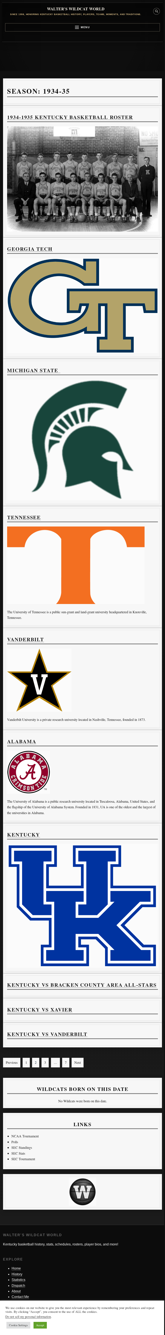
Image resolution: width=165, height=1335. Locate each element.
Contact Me (20, 1297)
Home (16, 1268)
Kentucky (23, 834)
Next (77, 1062)
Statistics (18, 1280)
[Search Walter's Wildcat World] (156, 11)
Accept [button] (40, 1325)
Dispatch (18, 1285)
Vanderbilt (25, 639)
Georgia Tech (30, 248)
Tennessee (24, 517)
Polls (14, 1142)
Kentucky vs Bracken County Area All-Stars (82, 984)
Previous (12, 1062)
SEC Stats (18, 1153)
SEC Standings (21, 1147)
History (17, 1274)
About (16, 1291)
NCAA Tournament (25, 1136)
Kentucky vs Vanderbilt (47, 1034)
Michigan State (33, 370)
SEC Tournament (23, 1159)
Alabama (21, 741)
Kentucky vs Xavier (39, 1009)
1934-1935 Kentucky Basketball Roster (70, 117)
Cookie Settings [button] (18, 1325)
